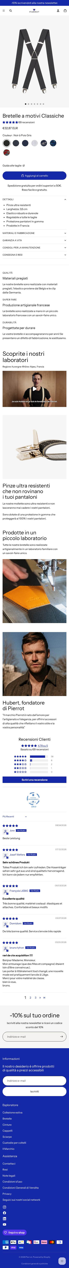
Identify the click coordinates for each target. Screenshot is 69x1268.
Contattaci (9, 1163)
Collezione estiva (12, 1112)
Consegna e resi (12, 254)
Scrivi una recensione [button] (34, 779)
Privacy (7, 1193)
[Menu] (3, 10)
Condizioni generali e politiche (34, 1263)
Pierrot (29, 1257)
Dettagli (8, 199)
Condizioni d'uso (12, 1181)
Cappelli (8, 1130)
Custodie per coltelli (14, 1142)
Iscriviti (34, 1091)
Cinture (7, 1124)
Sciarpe (7, 1136)
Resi (5, 1169)
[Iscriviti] (61, 1036)
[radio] (7, 143)
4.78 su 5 (43, 745)
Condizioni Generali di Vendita (21, 1187)
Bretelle (7, 1118)
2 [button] (30, 997)
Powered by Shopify (41, 1257)
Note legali (9, 1175)
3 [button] (35, 997)
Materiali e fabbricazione (19, 233)
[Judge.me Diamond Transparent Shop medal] (33, 798)
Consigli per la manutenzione (21, 247)
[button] (10, 122)
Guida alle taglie (12, 165)
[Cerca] (10, 10)
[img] (10, 825)
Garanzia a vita (12, 240)
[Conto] (58, 10)
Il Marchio (8, 1148)
